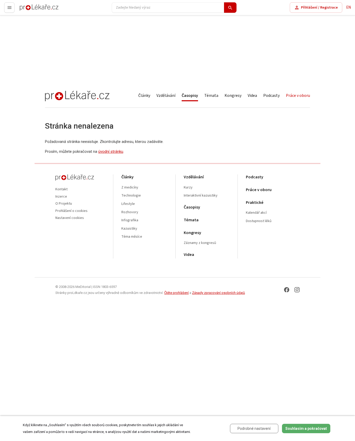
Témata (211, 95)
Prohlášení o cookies (71, 211)
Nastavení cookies (69, 218)
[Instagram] (297, 289)
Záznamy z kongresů (200, 243)
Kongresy (233, 95)
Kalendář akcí (256, 212)
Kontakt (61, 189)
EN (348, 7)
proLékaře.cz (30, 9)
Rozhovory (129, 212)
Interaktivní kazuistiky (201, 195)
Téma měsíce (131, 236)
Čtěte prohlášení (176, 293)
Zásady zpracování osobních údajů (218, 293)
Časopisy (190, 95)
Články (144, 95)
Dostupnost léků (259, 221)
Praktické (255, 202)
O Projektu (63, 203)
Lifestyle (128, 203)
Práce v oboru (298, 95)
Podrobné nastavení (254, 428)
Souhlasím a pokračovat (306, 428)
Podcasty (271, 95)
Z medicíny (129, 187)
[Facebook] (286, 289)
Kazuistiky (129, 228)
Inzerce (61, 196)
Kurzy (188, 187)
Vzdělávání (165, 95)
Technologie (131, 195)
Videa (252, 95)
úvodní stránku (110, 151)
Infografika (129, 220)
